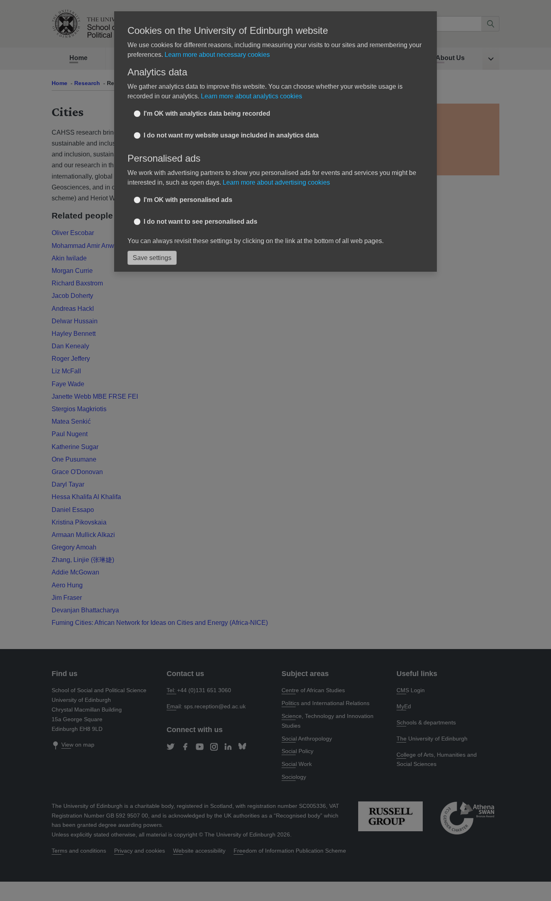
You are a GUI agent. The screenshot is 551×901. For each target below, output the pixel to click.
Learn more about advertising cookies (276, 182)
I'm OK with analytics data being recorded (207, 113)
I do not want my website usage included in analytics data (231, 135)
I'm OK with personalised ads (188, 199)
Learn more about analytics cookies (251, 96)
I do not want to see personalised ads (200, 221)
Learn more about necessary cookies (217, 54)
